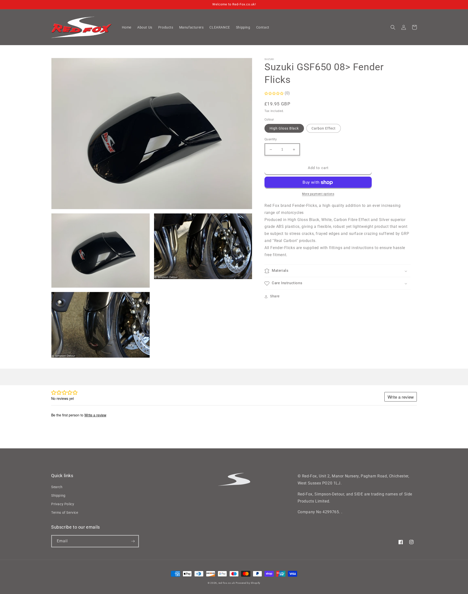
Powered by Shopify (248, 583)
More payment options (318, 194)
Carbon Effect (324, 129)
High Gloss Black (284, 129)
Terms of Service (64, 512)
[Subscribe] (132, 541)
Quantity (270, 139)
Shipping (58, 495)
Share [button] (275, 296)
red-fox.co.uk (226, 583)
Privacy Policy (62, 504)
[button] (393, 27)
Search (57, 487)
